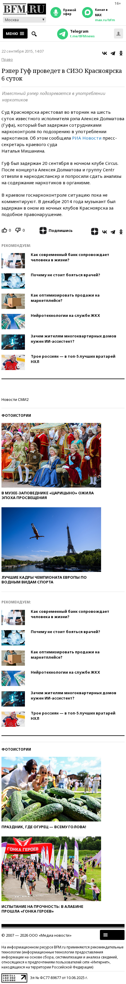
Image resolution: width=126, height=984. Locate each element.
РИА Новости (86, 138)
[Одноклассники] (121, 53)
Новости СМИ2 (14, 399)
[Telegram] (112, 53)
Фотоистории (16, 415)
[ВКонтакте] (104, 53)
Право (7, 59)
